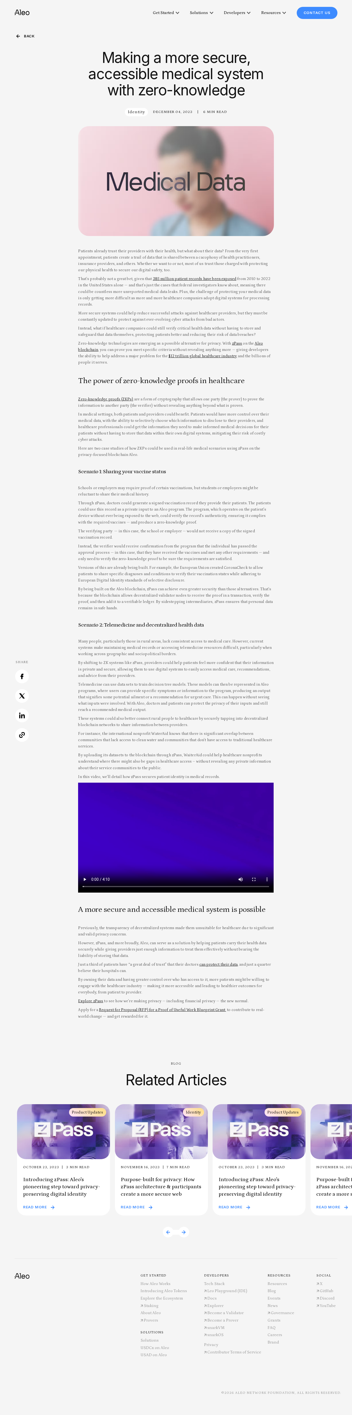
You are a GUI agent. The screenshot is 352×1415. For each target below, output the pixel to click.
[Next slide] (183, 1232)
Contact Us (317, 12)
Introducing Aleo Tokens (164, 1291)
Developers (234, 12)
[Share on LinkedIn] (22, 719)
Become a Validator (225, 1313)
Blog (272, 1291)
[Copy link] (22, 739)
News (273, 1305)
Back (29, 36)
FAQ (272, 1327)
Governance (282, 1313)
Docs (212, 1298)
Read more (35, 1207)
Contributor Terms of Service (234, 1352)
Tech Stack (214, 1283)
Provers (151, 1320)
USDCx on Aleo (155, 1347)
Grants (274, 1320)
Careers (275, 1335)
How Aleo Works (155, 1283)
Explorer (215, 1305)
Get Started (163, 12)
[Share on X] (22, 700)
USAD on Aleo (154, 1355)
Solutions (199, 12)
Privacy (211, 1344)
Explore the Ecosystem (162, 1298)
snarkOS (215, 1335)
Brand (273, 1342)
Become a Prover (222, 1320)
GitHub (326, 1291)
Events (274, 1298)
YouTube (328, 1305)
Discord (327, 1298)
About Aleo (151, 1313)
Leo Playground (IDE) (227, 1291)
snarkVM (216, 1327)
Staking (151, 1305)
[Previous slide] (168, 1232)
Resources (271, 12)
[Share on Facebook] (22, 680)
